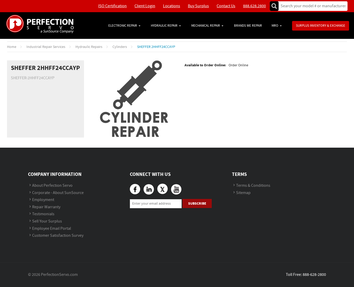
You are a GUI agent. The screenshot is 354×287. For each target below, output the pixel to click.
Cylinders (119, 47)
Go (274, 6)
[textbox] (311, 6)
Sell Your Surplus (47, 221)
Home (11, 47)
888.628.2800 (254, 6)
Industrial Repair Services (45, 47)
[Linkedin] (149, 189)
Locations (171, 6)
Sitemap (243, 193)
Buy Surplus (198, 6)
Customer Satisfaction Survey (57, 235)
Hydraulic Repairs (88, 47)
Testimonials (43, 214)
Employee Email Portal (51, 228)
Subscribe (197, 203)
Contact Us (226, 6)
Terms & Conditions (253, 185)
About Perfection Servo (52, 185)
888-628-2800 (314, 274)
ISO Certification (112, 6)
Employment (43, 200)
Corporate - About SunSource (58, 193)
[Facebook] (135, 189)
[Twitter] (162, 189)
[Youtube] (176, 189)
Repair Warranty (46, 207)
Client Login (144, 6)
